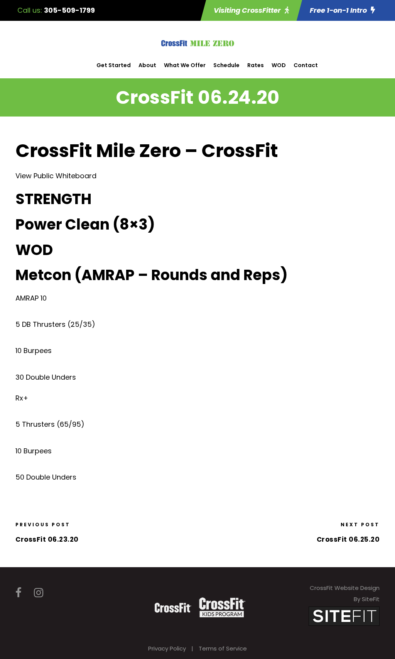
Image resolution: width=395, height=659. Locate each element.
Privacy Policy (167, 648)
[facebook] (18, 593)
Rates (255, 65)
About (147, 65)
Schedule (226, 65)
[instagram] (38, 593)
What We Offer (185, 65)
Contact (306, 65)
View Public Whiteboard (55, 176)
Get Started (113, 65)
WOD (279, 65)
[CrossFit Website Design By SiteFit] (344, 616)
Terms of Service (223, 648)
